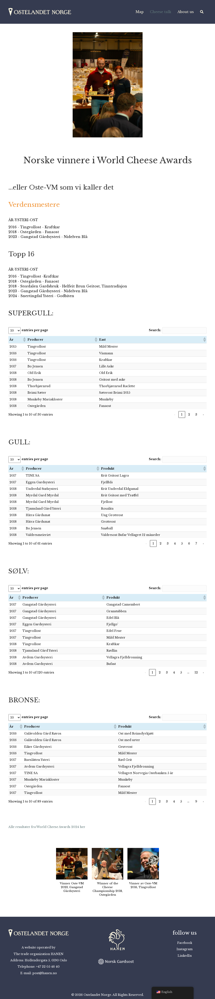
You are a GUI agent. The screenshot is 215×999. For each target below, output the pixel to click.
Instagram (185, 949)
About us (185, 12)
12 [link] (196, 672)
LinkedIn (185, 956)
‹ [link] (174, 414)
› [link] (203, 414)
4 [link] (175, 543)
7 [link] (196, 543)
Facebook (184, 943)
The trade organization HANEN (38, 954)
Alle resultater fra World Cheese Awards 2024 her (46, 827)
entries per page (35, 330)
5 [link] (182, 543)
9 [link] (196, 801)
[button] (14, 90)
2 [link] (189, 414)
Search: (155, 330)
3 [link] (196, 414)
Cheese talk (160, 12)
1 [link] (181, 414)
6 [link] (189, 543)
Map (140, 12)
